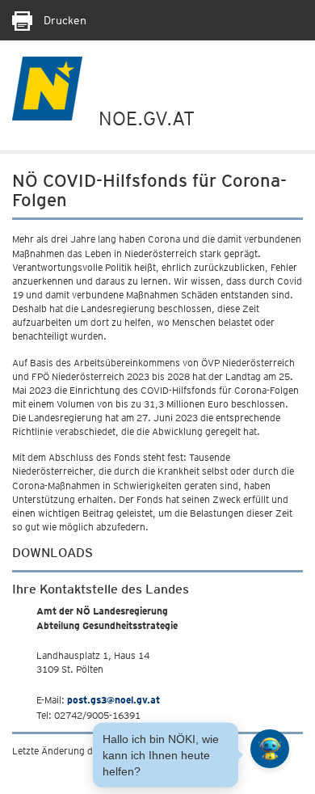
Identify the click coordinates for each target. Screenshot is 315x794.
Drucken (63, 20)
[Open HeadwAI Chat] (269, 748)
